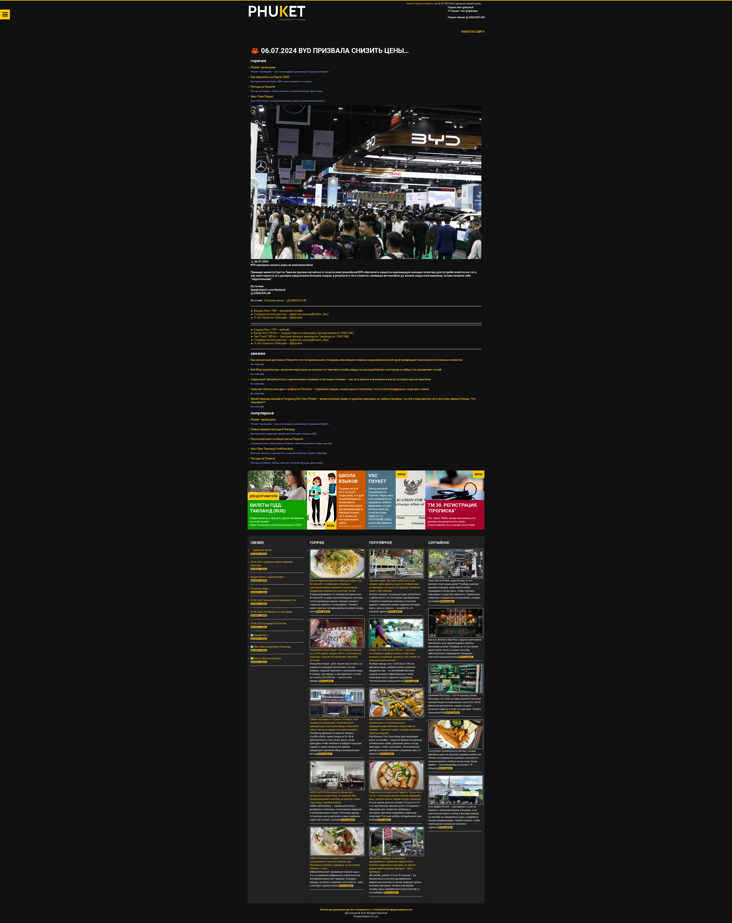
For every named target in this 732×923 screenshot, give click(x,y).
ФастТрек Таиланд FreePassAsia (272, 448)
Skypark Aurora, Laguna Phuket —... (268, 577)
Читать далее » (323, 612)
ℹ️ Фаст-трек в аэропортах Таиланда (270, 646)
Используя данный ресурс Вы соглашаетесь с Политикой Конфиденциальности (366, 909)
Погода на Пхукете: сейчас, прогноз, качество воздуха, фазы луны (287, 91)
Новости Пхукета (423, 3)
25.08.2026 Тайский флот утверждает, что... (274, 600)
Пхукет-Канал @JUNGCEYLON (466, 17)
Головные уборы (259, 588)
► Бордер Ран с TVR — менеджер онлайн (277, 310)
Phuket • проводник (263, 67)
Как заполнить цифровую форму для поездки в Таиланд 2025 (284, 433)
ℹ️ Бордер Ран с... (260, 635)
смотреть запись (258, 554)
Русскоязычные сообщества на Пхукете (277, 439)
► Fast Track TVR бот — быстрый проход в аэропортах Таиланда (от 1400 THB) (300, 336)
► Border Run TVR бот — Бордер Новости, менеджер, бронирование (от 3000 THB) (302, 333)
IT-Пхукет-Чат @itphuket (462, 11)
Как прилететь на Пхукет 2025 (270, 77)
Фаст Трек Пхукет (262, 96)
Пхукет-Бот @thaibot (460, 7)
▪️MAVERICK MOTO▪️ (262, 550)
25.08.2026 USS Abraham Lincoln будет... (272, 612)
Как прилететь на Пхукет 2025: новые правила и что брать (281, 81)
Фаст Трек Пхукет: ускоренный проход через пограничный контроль (288, 101)
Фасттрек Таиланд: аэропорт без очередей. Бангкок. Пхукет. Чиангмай (289, 453)
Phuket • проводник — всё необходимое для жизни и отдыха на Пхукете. (290, 71)
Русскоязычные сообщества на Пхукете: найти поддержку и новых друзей (291, 443)
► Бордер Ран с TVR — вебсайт (270, 329)
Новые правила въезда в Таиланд (273, 429)
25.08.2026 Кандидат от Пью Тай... (269, 623)
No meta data (257, 364)
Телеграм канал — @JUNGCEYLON (285, 300)
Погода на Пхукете (263, 86)
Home (409, 3)
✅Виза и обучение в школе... (266, 658)
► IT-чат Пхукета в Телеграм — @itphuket (276, 317)
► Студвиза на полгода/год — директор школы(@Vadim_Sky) (289, 314)
